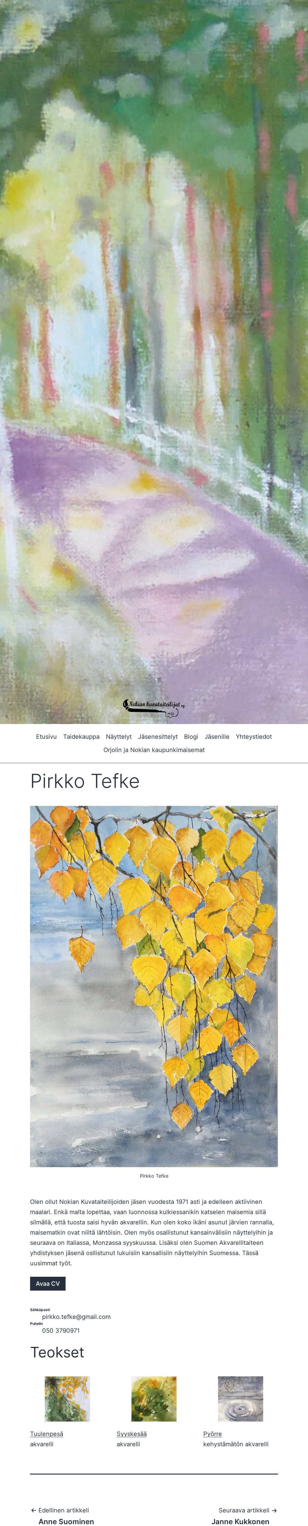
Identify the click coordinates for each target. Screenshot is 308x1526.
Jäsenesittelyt (158, 736)
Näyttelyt (119, 736)
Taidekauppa (81, 736)
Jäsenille (217, 736)
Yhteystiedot (254, 736)
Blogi (191, 736)
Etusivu (46, 736)
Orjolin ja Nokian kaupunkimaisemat (154, 750)
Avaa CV (48, 1283)
